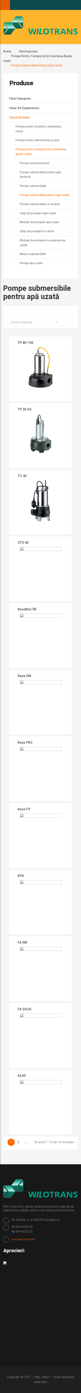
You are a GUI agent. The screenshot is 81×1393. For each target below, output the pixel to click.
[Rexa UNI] (40, 705)
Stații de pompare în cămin (37, 231)
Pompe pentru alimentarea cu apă (37, 140)
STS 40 (23, 542)
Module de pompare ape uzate (39, 222)
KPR (21, 875)
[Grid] (37, 312)
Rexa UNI (24, 676)
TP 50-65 (24, 409)
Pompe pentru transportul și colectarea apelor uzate (41, 151)
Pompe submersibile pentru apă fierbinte (40, 174)
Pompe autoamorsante (34, 163)
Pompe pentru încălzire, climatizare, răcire (39, 129)
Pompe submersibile (33, 186)
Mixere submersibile (33, 254)
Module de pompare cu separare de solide (42, 242)
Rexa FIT (24, 809)
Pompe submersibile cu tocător (40, 204)
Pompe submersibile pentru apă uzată (44, 195)
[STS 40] (40, 572)
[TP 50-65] (40, 439)
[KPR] (40, 905)
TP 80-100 (25, 342)
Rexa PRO (25, 742)
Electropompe (28, 51)
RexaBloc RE (27, 609)
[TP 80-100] (40, 372)
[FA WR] (40, 972)
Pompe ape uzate (31, 263)
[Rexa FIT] (40, 838)
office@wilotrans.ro (23, 1239)
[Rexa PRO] (40, 772)
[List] (44, 312)
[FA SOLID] (40, 1038)
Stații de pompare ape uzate (38, 213)
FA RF (22, 1075)
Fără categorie (20, 98)
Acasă (7, 51)
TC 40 (22, 476)
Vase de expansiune (24, 108)
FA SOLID (24, 1009)
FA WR (22, 942)
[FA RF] (40, 1105)
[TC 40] (40, 505)
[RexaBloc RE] (40, 638)
